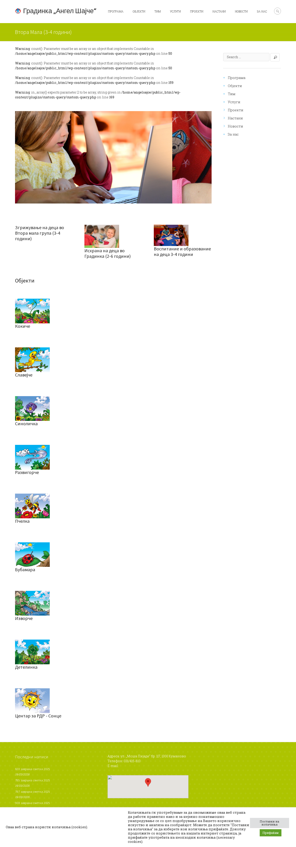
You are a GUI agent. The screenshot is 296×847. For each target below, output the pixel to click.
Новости (241, 11)
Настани (219, 11)
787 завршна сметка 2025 (32, 791)
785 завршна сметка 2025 (32, 780)
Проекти (196, 11)
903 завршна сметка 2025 (32, 803)
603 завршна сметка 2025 (32, 769)
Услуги (175, 11)
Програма (115, 11)
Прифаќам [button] (270, 833)
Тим (157, 11)
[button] (148, 782)
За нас (262, 11)
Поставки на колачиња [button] (269, 822)
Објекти (139, 11)
